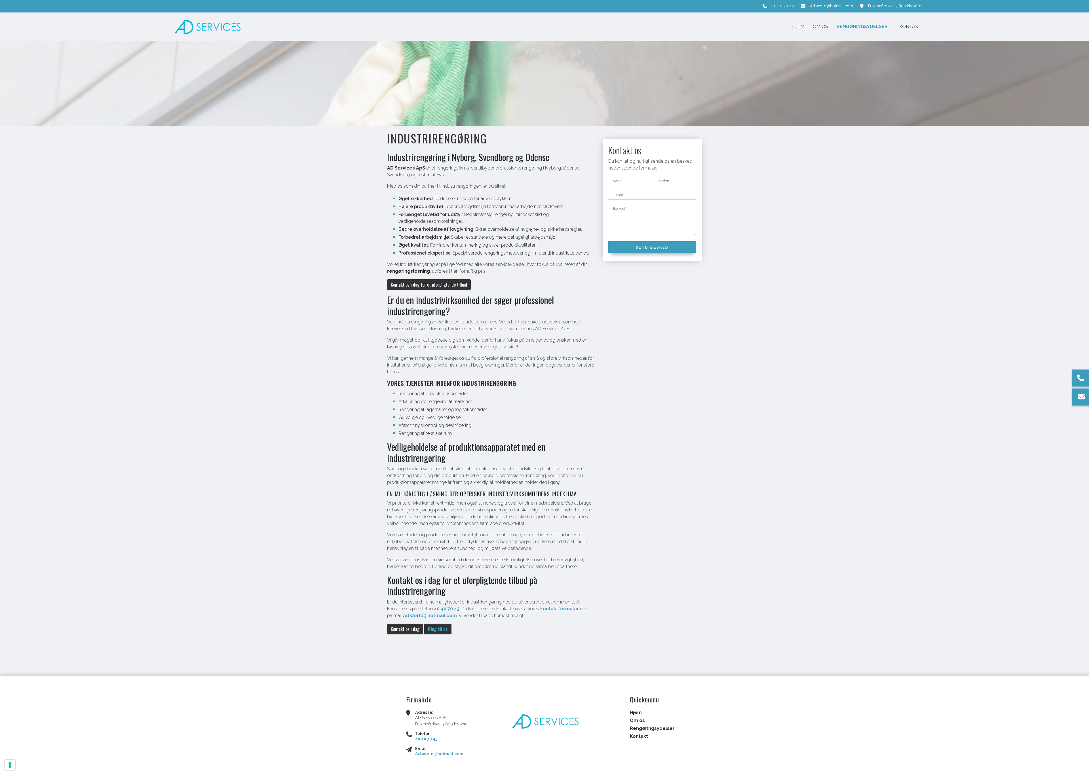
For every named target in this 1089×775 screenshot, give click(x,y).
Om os (637, 720)
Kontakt (639, 736)
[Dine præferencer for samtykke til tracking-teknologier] (10, 765)
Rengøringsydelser (652, 728)
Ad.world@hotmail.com (831, 6)
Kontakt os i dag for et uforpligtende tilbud (429, 284)
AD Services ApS (406, 168)
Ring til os (438, 629)
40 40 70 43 (783, 6)
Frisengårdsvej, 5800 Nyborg (894, 6)
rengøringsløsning (408, 271)
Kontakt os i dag (405, 629)
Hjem (636, 712)
